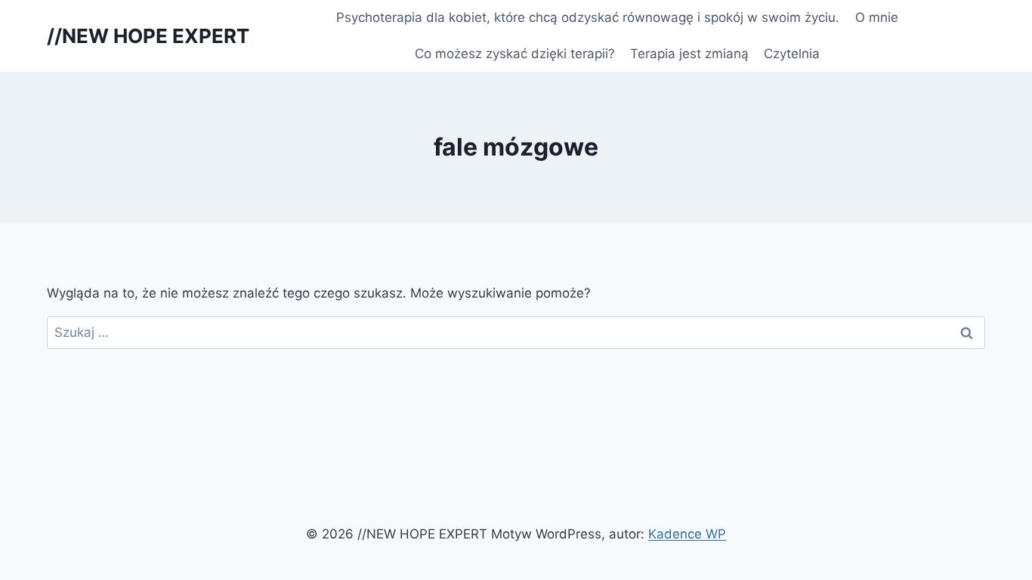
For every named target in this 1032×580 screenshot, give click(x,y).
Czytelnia (792, 53)
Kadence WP (687, 533)
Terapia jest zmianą (689, 53)
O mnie (876, 17)
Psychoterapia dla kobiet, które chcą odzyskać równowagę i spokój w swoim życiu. (587, 17)
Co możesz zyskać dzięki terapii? (515, 53)
